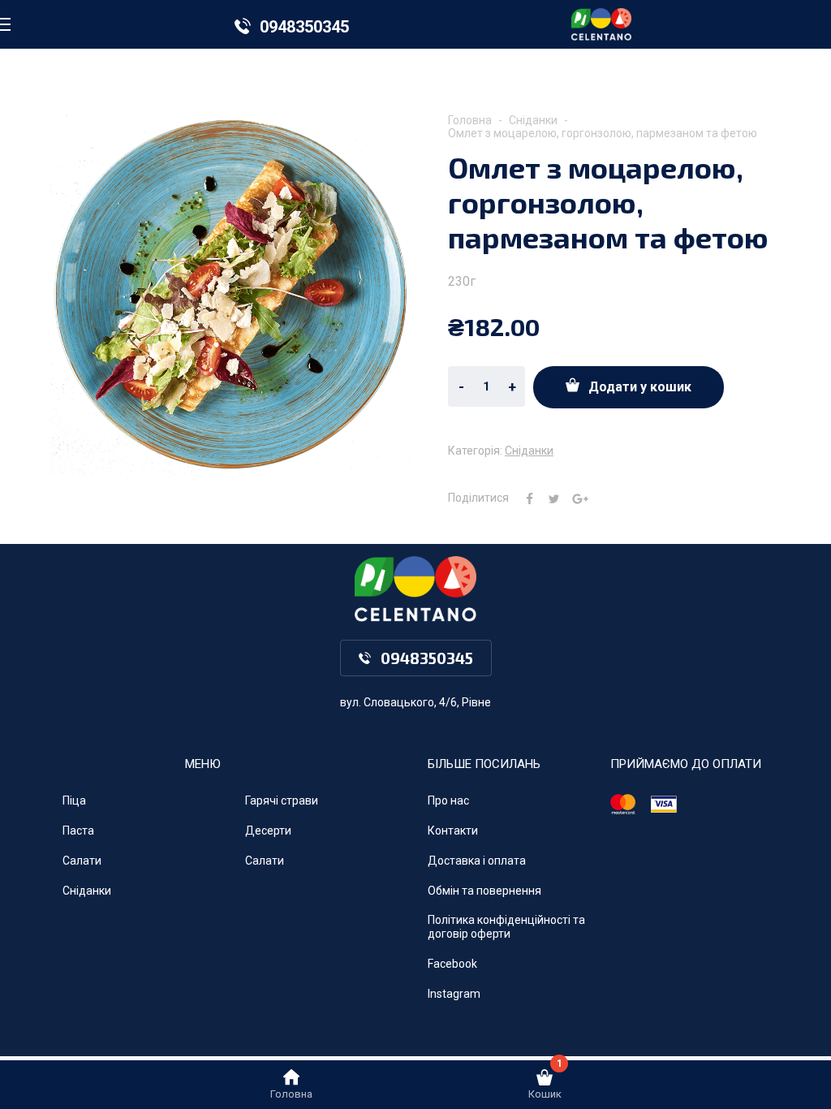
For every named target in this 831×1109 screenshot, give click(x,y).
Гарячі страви (281, 800)
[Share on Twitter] (548, 497)
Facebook (452, 963)
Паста (78, 830)
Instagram (454, 993)
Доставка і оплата (477, 860)
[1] (544, 1082)
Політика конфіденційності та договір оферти (506, 926)
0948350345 (304, 27)
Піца (74, 800)
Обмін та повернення (484, 890)
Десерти (268, 830)
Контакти (453, 830)
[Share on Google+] (574, 497)
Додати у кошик (639, 387)
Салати (81, 860)
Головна (470, 120)
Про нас (448, 800)
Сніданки (533, 120)
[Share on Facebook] (523, 497)
